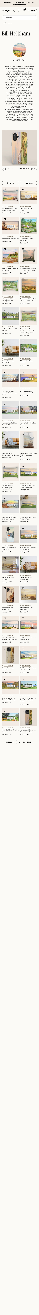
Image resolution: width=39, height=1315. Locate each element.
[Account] (13, 10)
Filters (11, 183)
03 (12, 169)
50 (24, 742)
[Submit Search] (4, 17)
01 (4, 169)
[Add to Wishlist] (5, 189)
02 (8, 169)
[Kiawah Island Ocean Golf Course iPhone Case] (19, 148)
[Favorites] (18, 10)
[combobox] (19, 17)
